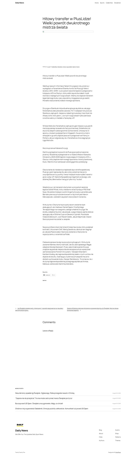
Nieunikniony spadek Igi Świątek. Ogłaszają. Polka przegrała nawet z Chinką (44, 393)
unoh (49, 67)
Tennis (77, 67)
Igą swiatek (69, 67)
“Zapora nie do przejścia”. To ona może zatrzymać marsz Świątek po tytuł (43, 398)
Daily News (19, 3)
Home (64, 67)
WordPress (118, 452)
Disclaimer (59, 67)
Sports (74, 67)
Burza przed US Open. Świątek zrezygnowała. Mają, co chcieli (39, 403)
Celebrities (54, 67)
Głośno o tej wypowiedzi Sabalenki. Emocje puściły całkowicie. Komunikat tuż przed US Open (51, 409)
